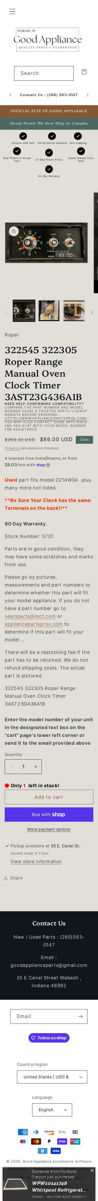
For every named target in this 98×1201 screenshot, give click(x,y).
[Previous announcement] (10, 94)
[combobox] (43, 73)
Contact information (52, 1187)
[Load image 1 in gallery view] (24, 311)
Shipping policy (70, 1178)
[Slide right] (92, 312)
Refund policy (46, 1169)
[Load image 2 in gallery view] (49, 311)
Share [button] (16, 877)
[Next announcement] (87, 94)
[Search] (66, 73)
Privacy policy (77, 1169)
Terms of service (35, 1178)
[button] (13, 12)
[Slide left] (5, 312)
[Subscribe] (80, 1016)
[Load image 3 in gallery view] (74, 311)
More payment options (49, 829)
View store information (36, 861)
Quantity (13, 754)
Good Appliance (37, 1161)
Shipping (12, 448)
